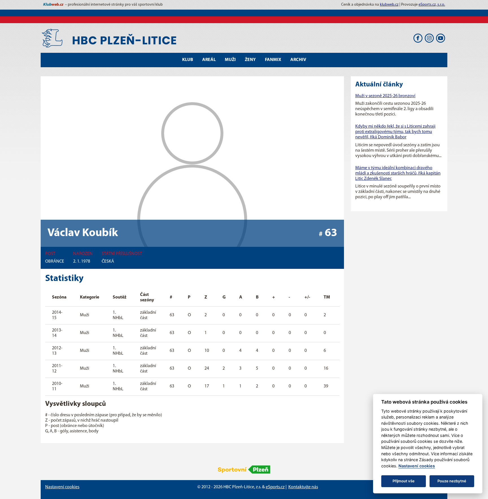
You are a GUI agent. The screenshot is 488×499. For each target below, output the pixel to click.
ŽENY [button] (250, 60)
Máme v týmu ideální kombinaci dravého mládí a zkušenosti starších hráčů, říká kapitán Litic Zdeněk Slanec (398, 173)
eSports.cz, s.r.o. (432, 5)
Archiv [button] (298, 60)
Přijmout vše (404, 481)
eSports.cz (275, 487)
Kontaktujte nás (303, 487)
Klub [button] (187, 60)
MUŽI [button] (230, 60)
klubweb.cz (389, 5)
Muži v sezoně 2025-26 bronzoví (385, 96)
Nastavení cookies (62, 487)
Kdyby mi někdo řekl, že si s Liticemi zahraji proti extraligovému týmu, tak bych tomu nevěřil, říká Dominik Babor (395, 132)
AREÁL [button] (209, 60)
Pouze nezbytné (451, 481)
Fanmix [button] (273, 60)
